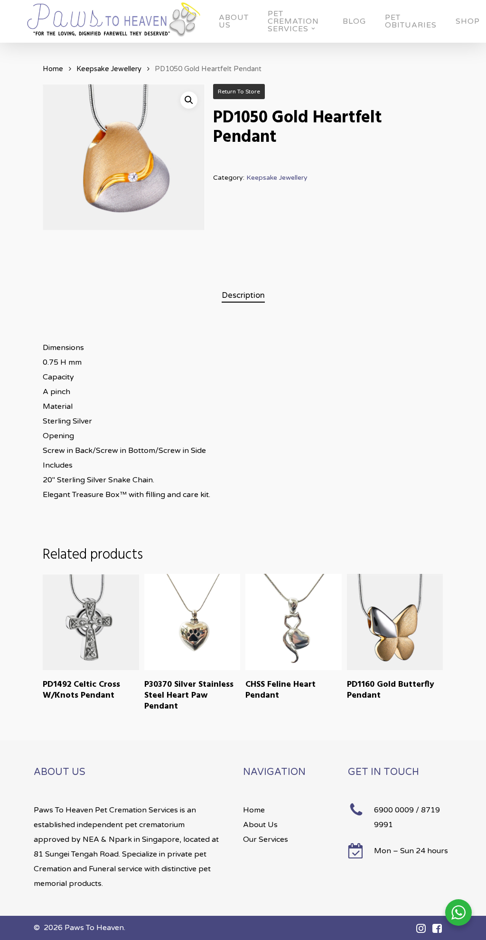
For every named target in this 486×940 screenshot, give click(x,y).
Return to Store (239, 91)
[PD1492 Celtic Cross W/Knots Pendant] (91, 622)
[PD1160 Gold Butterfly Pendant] (395, 622)
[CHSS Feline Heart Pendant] (293, 622)
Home (53, 69)
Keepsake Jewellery (108, 69)
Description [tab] (243, 295)
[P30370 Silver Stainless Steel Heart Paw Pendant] (192, 622)
